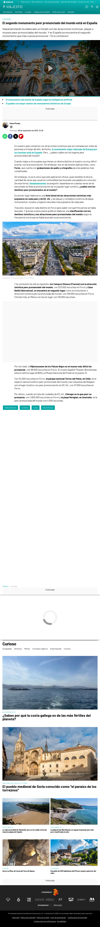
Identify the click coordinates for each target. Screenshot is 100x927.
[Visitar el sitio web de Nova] (39, 899)
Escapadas (7, 12)
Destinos (19, 12)
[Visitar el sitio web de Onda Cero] (71, 899)
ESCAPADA (54, 868)
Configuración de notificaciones (45, 921)
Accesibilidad (61, 921)
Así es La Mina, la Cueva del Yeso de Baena (18, 871)
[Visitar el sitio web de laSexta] (18, 899)
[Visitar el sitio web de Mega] (50, 899)
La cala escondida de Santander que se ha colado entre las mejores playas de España (24, 831)
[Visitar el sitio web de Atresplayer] (45, 905)
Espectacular (58, 12)
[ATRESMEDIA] (50, 892)
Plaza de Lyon (25, 2)
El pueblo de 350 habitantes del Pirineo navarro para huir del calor (73, 872)
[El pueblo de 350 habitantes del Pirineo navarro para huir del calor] (74, 852)
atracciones (48, 407)
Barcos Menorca (37, 2)
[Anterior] (18, 2)
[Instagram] (11, 126)
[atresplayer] (87, 7)
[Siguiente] (96, 2)
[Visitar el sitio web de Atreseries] (60, 899)
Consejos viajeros (42, 12)
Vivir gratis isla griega (51, 2)
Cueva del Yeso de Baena (68, 2)
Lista (35, 407)
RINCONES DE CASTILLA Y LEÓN (14, 783)
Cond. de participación (58, 918)
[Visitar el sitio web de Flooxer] (58, 905)
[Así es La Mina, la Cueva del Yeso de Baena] (26, 852)
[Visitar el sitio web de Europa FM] (81, 899)
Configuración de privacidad (77, 918)
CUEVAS (5, 868)
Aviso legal (16, 918)
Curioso (70, 12)
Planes (28, 12)
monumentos (10, 407)
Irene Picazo (15, 123)
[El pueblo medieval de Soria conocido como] (50, 754)
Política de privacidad (27, 918)
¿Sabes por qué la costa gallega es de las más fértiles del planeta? (46, 717)
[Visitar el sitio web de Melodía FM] (92, 899)
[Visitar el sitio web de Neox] (29, 899)
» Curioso (13, 586)
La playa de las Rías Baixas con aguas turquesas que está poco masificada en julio (72, 831)
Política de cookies (42, 918)
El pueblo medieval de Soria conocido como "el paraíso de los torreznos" (49, 788)
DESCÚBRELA (7, 827)
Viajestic (5, 586)
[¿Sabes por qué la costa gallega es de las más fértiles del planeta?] (50, 683)
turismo (24, 407)
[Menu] (97, 7)
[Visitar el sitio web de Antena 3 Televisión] (8, 899)
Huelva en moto (84, 2)
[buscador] (92, 7)
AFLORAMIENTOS (9, 712)
